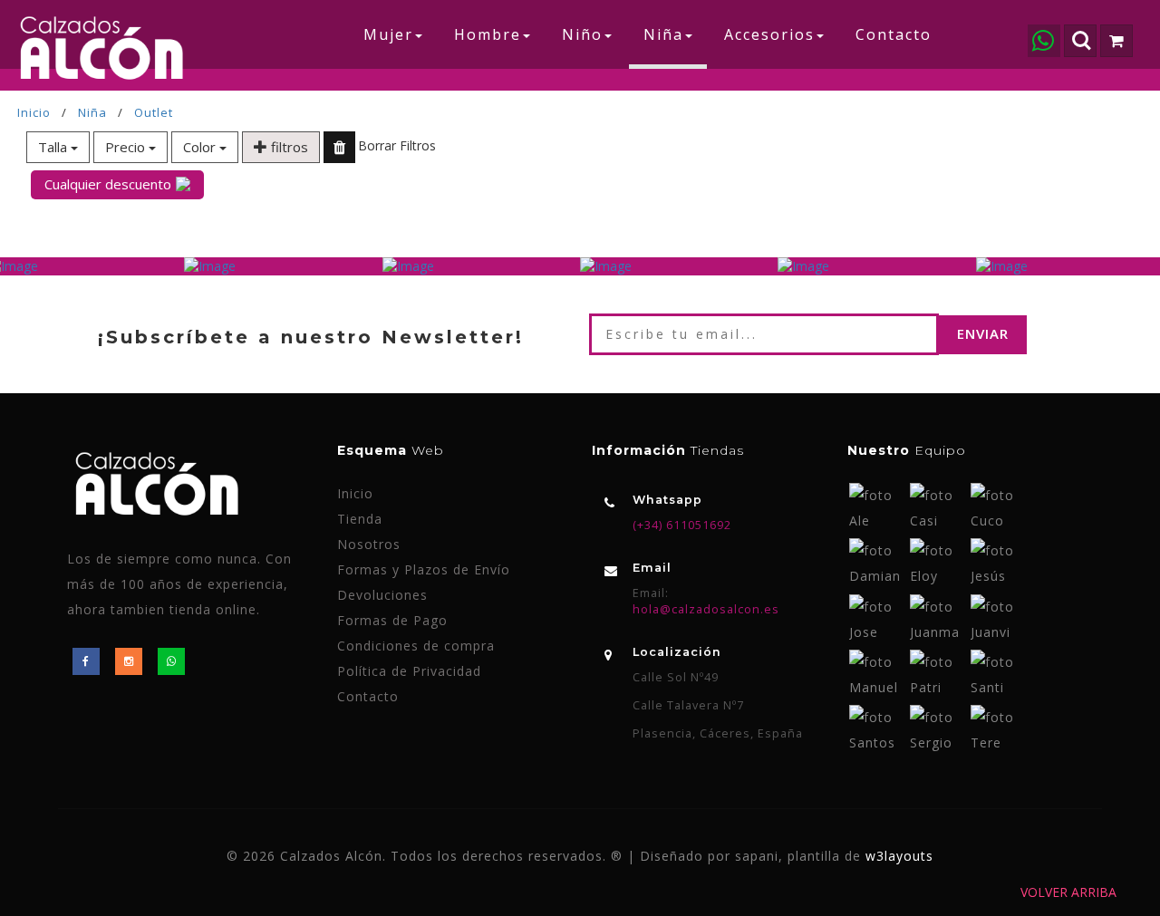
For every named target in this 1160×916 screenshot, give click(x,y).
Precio (127, 147)
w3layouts (899, 855)
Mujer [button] (388, 34)
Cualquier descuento (107, 184)
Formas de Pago (392, 620)
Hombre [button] (487, 34)
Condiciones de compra (416, 645)
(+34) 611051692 (682, 525)
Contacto (894, 34)
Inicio (34, 112)
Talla (54, 147)
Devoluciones (382, 594)
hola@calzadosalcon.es (706, 609)
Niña (92, 112)
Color (201, 147)
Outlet (153, 112)
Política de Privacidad (409, 671)
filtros (287, 147)
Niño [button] (582, 34)
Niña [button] (663, 34)
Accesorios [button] (769, 34)
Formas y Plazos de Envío (423, 569)
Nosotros (369, 544)
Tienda (359, 518)
